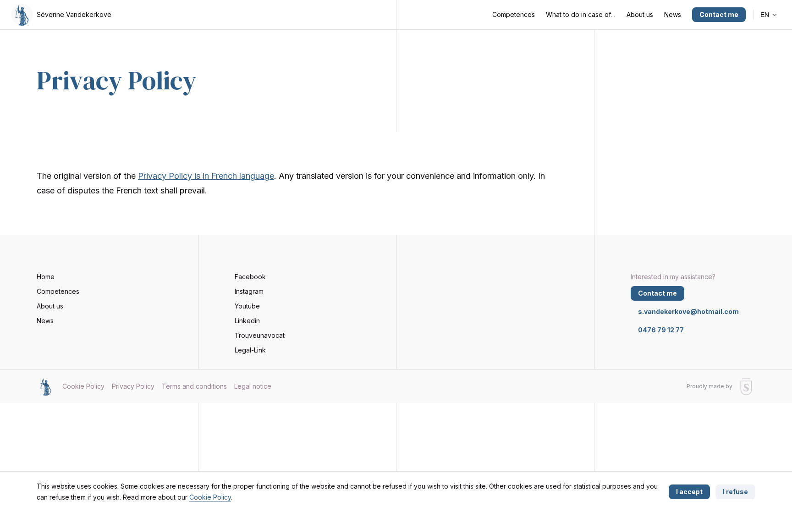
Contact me (718, 14)
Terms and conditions (194, 386)
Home (46, 277)
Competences (513, 14)
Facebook (250, 277)
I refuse (735, 491)
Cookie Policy (210, 497)
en (765, 14)
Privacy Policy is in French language (206, 176)
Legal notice (252, 386)
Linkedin (247, 321)
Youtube (247, 306)
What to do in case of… (581, 14)
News (672, 14)
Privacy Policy (133, 386)
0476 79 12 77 (661, 330)
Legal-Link (250, 350)
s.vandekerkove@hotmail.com (688, 311)
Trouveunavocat (260, 335)
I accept (689, 491)
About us (640, 14)
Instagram (249, 291)
